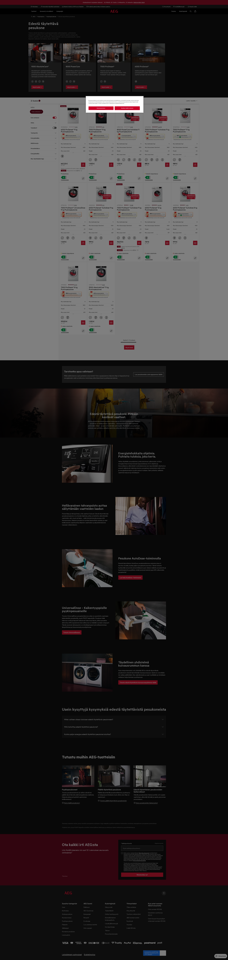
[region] (115, 104)
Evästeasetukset (101, 108)
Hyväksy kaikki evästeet (127, 108)
